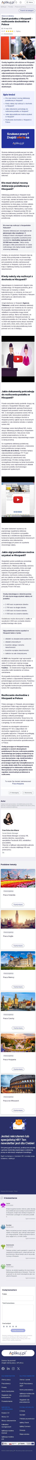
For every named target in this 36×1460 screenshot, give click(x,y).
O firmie (22, 1411)
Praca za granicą (20, 7)
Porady (10, 7)
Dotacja (22, 1430)
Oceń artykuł (6, 1323)
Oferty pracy (6, 1380)
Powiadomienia (7, 1401)
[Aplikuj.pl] (18, 1353)
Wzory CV (5, 1417)
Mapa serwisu (24, 1434)
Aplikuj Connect (25, 1426)
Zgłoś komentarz (30, 1218)
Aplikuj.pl (3, 7)
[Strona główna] (8, 2)
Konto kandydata (8, 1391)
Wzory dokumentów (9, 1421)
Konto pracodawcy (26, 1390)
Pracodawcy (6, 1383)
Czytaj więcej (18, 904)
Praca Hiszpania (18, 784)
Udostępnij (15, 793)
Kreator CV (5, 1413)
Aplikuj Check (24, 1422)
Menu (31, 2)
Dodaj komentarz (18, 1330)
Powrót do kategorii (27, 10)
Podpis (4, 1294)
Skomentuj (28, 793)
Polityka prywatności (27, 1419)
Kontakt (22, 1415)
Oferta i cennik (25, 1380)
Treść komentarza (8, 1303)
